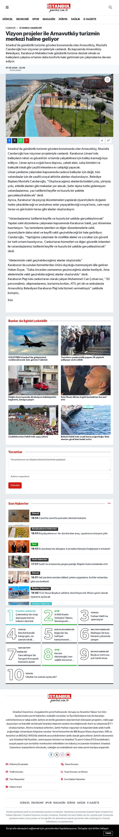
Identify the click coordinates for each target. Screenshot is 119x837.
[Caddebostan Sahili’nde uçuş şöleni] (33, 420)
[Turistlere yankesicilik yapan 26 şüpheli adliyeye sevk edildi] (86, 340)
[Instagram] (62, 754)
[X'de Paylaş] (14, 140)
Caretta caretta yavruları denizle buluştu (58, 518)
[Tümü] (109, 503)
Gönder (15, 485)
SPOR (35, 19)
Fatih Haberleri (39, 560)
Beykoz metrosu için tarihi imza (100, 657)
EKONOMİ (22, 19)
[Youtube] (68, 754)
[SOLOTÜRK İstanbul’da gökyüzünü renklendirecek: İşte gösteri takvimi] (33, 340)
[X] (56, 754)
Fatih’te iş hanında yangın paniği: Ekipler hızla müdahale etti (69, 564)
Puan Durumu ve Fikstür (76, 772)
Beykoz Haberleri (41, 588)
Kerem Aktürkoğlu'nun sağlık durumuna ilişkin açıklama (63, 657)
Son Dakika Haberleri (74, 779)
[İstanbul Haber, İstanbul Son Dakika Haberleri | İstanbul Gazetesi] (58, 7)
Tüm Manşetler (16, 779)
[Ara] (110, 8)
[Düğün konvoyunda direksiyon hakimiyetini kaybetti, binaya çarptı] (33, 380)
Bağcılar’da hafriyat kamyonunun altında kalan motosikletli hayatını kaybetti (64, 636)
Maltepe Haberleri (100, 629)
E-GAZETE (90, 19)
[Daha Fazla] (26, 140)
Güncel (35, 514)
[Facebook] (51, 754)
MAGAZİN (49, 19)
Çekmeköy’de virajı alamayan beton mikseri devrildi (27, 618)
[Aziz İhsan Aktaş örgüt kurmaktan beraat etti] (86, 380)
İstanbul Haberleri (30, 28)
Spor (34, 544)
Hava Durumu (71, 764)
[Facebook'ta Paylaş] (9, 140)
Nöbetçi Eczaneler (19, 764)
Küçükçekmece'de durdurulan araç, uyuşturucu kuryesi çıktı (69, 533)
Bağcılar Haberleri (64, 629)
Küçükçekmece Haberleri (44, 529)
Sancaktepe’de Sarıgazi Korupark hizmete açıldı (28, 658)
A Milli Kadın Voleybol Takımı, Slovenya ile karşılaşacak (63, 618)
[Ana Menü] (7, 7)
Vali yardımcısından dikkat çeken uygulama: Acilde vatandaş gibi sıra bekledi (69, 579)
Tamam (108, 833)
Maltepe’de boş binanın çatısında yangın (100, 636)
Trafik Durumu (16, 772)
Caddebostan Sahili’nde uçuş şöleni (28, 437)
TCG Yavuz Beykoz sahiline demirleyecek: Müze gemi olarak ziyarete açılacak (69, 595)
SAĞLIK (75, 19)
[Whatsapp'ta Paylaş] (20, 140)
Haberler (10, 28)
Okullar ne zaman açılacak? (41, 677)
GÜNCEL (7, 19)
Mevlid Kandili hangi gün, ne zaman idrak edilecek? (26, 636)
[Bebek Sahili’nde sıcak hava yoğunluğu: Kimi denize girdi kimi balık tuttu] (86, 420)
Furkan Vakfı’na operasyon (99, 618)
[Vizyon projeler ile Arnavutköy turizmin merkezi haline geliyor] (59, 105)
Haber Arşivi (16, 787)
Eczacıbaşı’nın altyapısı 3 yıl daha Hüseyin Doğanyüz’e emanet (70, 548)
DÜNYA (63, 19)
